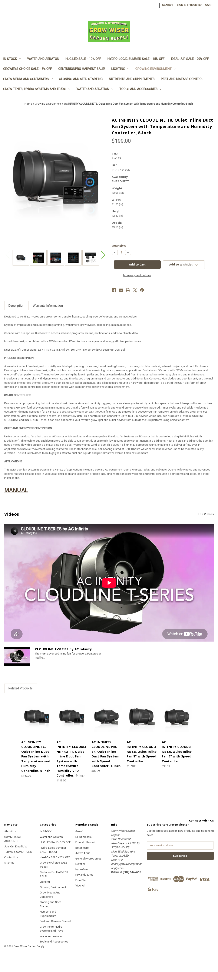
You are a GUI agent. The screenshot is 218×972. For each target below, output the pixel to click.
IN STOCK (10, 59)
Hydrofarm (82, 869)
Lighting (118, 69)
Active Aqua (82, 853)
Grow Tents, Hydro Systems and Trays (34, 89)
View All (80, 885)
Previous (7, 254)
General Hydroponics (88, 858)
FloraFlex (80, 880)
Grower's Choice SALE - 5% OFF (27, 69)
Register (196, 4)
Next (103, 254)
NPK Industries (84, 874)
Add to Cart (36, 720)
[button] (109, 956)
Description (16, 306)
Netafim (80, 863)
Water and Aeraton (43, 59)
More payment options (137, 275)
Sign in (181, 4)
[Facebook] (114, 290)
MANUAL (16, 490)
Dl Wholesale (83, 837)
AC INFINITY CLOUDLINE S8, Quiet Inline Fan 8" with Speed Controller (142, 751)
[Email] (121, 290)
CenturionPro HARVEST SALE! (81, 69)
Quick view (36, 714)
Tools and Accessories (138, 89)
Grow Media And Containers (26, 79)
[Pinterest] (142, 290)
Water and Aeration (92, 89)
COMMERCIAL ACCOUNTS (13, 839)
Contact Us (11, 857)
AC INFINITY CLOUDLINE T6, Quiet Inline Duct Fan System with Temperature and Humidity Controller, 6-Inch (35, 756)
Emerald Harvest (85, 842)
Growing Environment (153, 69)
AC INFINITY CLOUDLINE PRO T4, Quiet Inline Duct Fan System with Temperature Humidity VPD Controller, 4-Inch (71, 759)
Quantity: (119, 245)
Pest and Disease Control (182, 79)
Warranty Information (48, 306)
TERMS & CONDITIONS (18, 851)
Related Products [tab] (21, 688)
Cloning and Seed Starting (81, 79)
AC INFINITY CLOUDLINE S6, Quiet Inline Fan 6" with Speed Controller (177, 751)
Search (167, 4)
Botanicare (82, 847)
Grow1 (79, 831)
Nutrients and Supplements (132, 79)
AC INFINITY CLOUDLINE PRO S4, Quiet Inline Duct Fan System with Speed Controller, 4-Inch (106, 754)
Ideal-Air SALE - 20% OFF (190, 59)
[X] (135, 290)
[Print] (128, 290)
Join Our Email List (15, 846)
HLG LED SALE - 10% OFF (83, 59)
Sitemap (9, 862)
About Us (10, 831)
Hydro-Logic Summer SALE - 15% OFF (136, 59)
